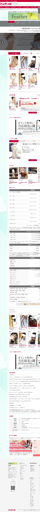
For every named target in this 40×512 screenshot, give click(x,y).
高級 (30, 494)
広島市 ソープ (32, 467)
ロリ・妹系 (31, 487)
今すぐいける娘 (22, 468)
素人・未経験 (32, 483)
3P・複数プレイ (32, 505)
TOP (11, 21)
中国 (14, 3)
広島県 (16, 3)
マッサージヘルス (32, 485)
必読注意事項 (22, 478)
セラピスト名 (24, 21)
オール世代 (31, 504)
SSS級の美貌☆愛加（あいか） (13, 86)
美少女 (31, 488)
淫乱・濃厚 (31, 501)
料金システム (24, 23)
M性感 (31, 484)
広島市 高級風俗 (32, 469)
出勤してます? (11, 181)
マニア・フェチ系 (32, 493)
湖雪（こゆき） (31, 85)
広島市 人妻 (31, 468)
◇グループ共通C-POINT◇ (17, 21)
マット (31, 492)
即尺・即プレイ (32, 500)
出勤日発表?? (30, 181)
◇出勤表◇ (29, 21)
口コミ (30, 23)
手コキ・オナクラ (32, 491)
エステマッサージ (32, 486)
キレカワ (31, 506)
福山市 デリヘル (32, 471)
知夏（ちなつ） (12, 68)
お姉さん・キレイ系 (33, 490)
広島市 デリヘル (32, 466)
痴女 (30, 502)
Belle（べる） (30, 327)
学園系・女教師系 (32, 489)
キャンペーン (22, 477)
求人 (11, 23)
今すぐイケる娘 (35, 21)
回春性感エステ (32, 503)
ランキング (35, 23)
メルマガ (21, 476)
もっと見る (32, 112)
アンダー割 (11, 25)
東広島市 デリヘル (32, 470)
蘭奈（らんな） (12, 108)
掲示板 (17, 23)
